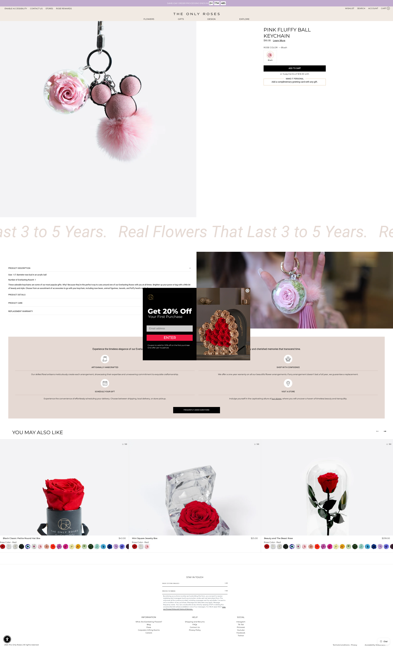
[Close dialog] (247, 290)
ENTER (170, 338)
